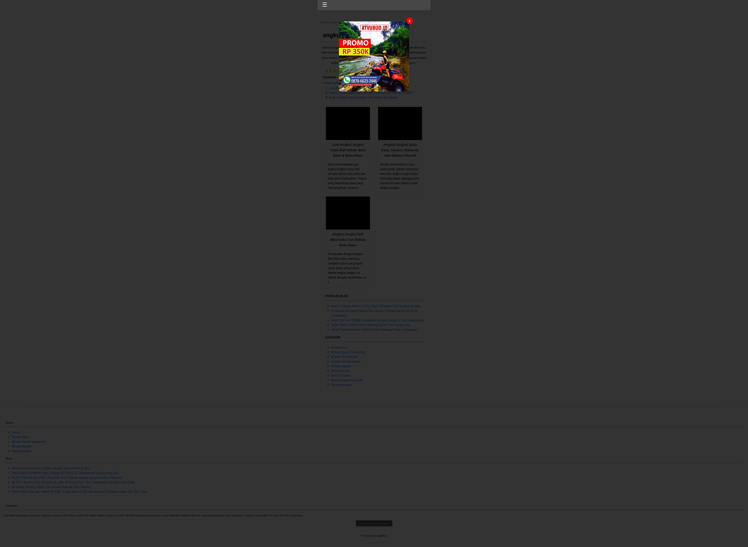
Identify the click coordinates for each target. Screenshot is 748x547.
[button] (374, 273)
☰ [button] (324, 5)
